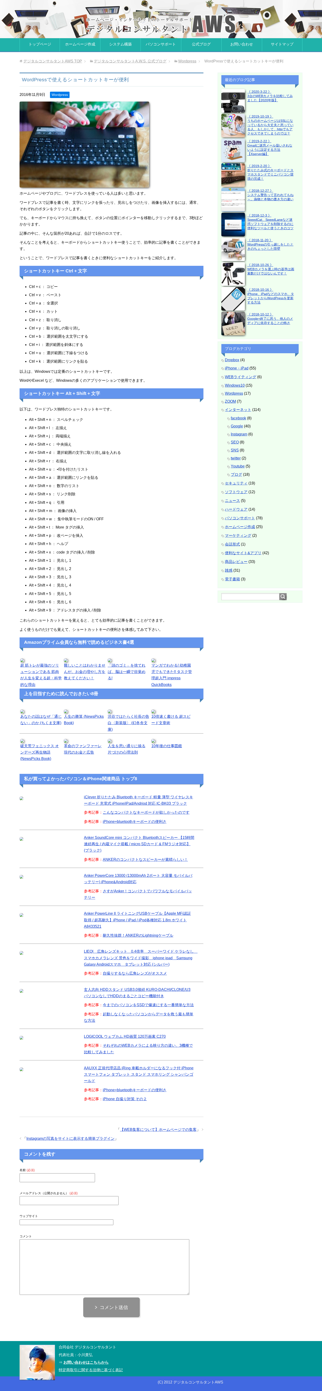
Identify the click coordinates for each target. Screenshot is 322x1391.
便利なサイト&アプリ (243, 553)
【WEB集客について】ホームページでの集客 (158, 1130)
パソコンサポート (161, 44)
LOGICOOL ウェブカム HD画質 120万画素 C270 (125, 1036)
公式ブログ (201, 44)
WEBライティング (240, 377)
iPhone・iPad (236, 368)
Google (237, 426)
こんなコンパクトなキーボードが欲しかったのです (146, 812)
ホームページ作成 (80, 44)
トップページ (40, 44)
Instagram (239, 434)
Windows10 (235, 385)
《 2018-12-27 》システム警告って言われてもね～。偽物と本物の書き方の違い (270, 195)
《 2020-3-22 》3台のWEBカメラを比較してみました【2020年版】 (270, 96)
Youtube (238, 466)
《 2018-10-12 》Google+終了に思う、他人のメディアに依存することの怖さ (270, 318)
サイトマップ (282, 44)
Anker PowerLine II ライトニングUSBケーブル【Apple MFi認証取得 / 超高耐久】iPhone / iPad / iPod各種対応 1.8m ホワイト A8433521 (137, 919)
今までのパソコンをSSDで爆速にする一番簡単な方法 (148, 1005)
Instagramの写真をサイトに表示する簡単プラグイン (70, 1139)
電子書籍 (232, 579)
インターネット (238, 410)
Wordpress (60, 95)
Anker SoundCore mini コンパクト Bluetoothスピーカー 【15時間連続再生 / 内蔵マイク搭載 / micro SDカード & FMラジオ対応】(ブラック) (139, 844)
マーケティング (238, 535)
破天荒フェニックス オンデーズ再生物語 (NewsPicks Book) (39, 752)
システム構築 (120, 44)
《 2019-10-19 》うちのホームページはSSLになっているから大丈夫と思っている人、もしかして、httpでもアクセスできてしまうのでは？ (270, 125)
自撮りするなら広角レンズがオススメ (135, 973)
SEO (235, 442)
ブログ (236, 474)
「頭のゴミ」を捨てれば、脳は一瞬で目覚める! (126, 671)
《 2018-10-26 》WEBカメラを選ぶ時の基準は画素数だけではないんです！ (270, 269)
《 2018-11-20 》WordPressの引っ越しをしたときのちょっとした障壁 (270, 244)
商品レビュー (236, 562)
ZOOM (230, 401)
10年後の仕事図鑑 (166, 746)
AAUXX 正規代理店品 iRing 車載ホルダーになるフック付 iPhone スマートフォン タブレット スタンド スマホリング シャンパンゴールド (139, 1074)
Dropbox (232, 360)
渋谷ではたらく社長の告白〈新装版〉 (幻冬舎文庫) (128, 722)
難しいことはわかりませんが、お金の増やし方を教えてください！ (84, 671)
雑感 (228, 570)
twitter (236, 458)
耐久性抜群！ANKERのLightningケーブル (138, 935)
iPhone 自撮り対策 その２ (125, 1099)
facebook (238, 418)
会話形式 (232, 544)
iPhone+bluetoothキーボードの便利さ (134, 822)
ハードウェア (236, 509)
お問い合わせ (241, 44)
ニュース (232, 501)
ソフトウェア (236, 492)
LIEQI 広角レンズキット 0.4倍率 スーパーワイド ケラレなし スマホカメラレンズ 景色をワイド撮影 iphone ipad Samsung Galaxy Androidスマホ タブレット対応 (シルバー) (141, 957)
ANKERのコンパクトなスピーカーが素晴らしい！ (145, 860)
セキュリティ (236, 483)
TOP (52, 61)
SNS (235, 450)
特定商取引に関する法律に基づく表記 (91, 1370)
